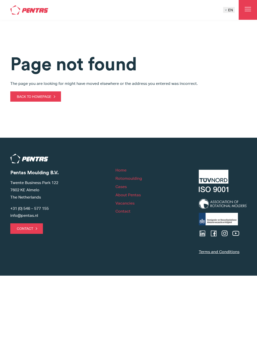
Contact (25, 228)
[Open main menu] (248, 10)
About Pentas (128, 195)
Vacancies (125, 203)
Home (120, 170)
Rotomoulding (128, 178)
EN (230, 10)
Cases (121, 186)
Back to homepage (34, 96)
